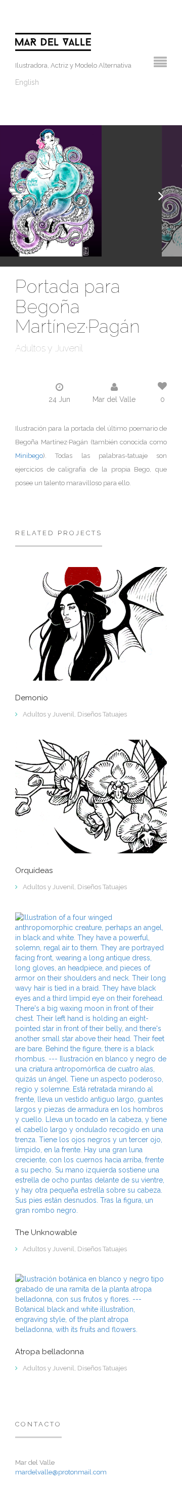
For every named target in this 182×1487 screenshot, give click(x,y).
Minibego (29, 455)
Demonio (31, 698)
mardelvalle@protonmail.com (61, 1472)
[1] (91, 1304)
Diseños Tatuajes (102, 714)
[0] (91, 624)
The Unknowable (46, 1232)
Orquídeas (34, 870)
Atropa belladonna (49, 1352)
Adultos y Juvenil (49, 348)
